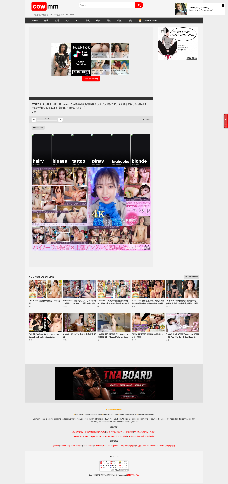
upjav (91, 446)
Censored (39, 128)
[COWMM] (45, 6)
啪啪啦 (139, 446)
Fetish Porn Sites (81, 436)
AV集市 (153, 432)
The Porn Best (109, 436)
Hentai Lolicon (149, 446)
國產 (109, 20)
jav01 (110, 446)
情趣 (130, 20)
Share (148, 119)
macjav (79, 446)
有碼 (46, 20)
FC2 (77, 20)
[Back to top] (219, 476)
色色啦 (132, 446)
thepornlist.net (95, 436)
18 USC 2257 (114, 456)
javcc (85, 446)
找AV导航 (101, 432)
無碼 (56, 20)
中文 (88, 20)
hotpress (124, 446)
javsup (56, 446)
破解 (98, 20)
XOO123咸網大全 (141, 432)
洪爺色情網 (170, 446)
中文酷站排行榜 (147, 436)
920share (98, 446)
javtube (116, 446)
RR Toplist (160, 446)
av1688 (63, 446)
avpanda (71, 446)
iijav (104, 446)
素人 (67, 20)
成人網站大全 (78, 432)
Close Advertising (91, 79)
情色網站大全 (90, 432)
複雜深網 (129, 432)
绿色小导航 (111, 432)
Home (35, 20)
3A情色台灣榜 (134, 436)
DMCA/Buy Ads (133, 475)
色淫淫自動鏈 (121, 436)
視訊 (119, 20)
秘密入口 (120, 432)
